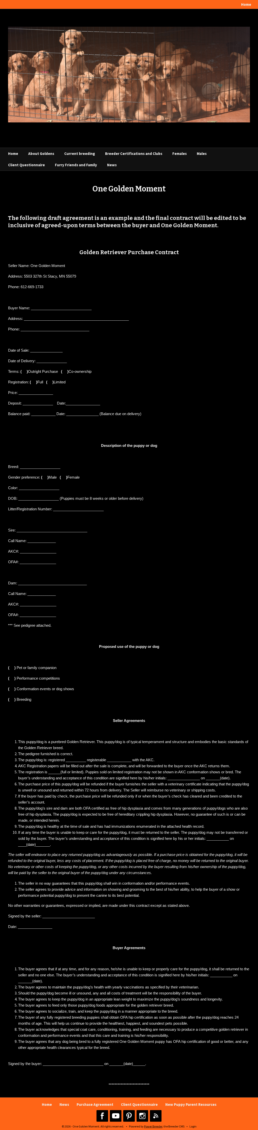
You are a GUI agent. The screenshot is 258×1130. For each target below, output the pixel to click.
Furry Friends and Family (76, 164)
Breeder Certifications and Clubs (133, 153)
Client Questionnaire (26, 164)
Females (179, 153)
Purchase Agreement (95, 1104)
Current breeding (79, 153)
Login (193, 1126)
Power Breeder (153, 1126)
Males (202, 153)
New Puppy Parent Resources (190, 1104)
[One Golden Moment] (129, 74)
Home (246, 4)
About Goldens (41, 153)
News (112, 164)
